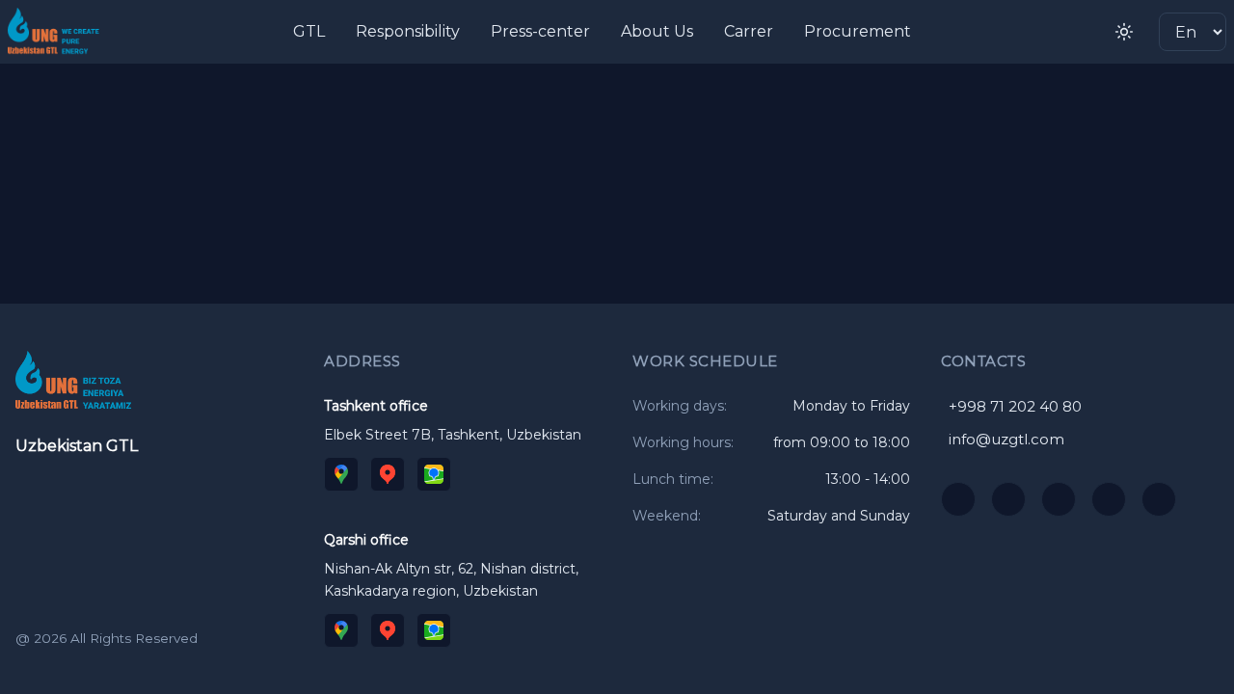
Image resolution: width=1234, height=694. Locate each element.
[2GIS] (433, 474)
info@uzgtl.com (1006, 439)
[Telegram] (1058, 499)
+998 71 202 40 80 (1015, 406)
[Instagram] (1008, 499)
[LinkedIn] (1158, 499)
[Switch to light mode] (1124, 32)
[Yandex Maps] (387, 474)
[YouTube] (958, 499)
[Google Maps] (341, 474)
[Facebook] (1108, 499)
